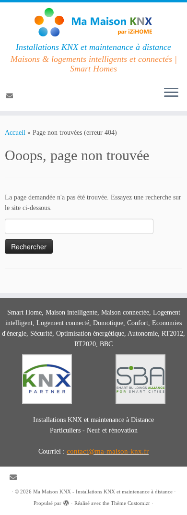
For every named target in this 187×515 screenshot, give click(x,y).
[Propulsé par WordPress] (66, 501)
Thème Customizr (130, 503)
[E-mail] (11, 96)
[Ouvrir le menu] (171, 93)
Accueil (15, 132)
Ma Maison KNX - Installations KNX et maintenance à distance (103, 491)
